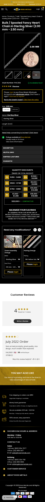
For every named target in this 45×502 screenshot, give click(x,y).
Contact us (28, 201)
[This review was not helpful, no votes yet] (37, 359)
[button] (2, 9)
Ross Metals (24, 485)
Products (11, 16)
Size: (7, 106)
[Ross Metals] (22, 9)
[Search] (6, 9)
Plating (26, 256)
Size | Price (8, 263)
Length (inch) (7, 124)
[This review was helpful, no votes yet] (33, 359)
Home (4, 16)
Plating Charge (29, 251)
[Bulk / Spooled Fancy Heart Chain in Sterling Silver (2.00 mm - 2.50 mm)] (9, 75)
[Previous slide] (35, 229)
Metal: (10, 115)
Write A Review (22, 321)
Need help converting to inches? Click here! (20, 133)
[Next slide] (39, 229)
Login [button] (38, 9)
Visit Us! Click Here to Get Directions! (23, 2)
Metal (6, 256)
